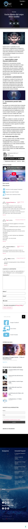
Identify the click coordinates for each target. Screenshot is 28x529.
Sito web (5, 300)
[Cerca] (23, 316)
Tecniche (14, 12)
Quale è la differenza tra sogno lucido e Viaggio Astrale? (20, 482)
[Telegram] (8, 503)
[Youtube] (6, 503)
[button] (21, 4)
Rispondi (4, 214)
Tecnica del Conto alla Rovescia (16, 375)
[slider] (22, 158)
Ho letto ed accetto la (14, 305)
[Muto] (19, 158)
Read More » (11, 370)
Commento (6, 274)
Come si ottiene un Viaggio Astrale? (19, 477)
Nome (5, 291)
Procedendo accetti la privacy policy (12, 419)
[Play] (5, 158)
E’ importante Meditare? (20, 453)
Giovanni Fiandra (10, 202)
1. (13, 161)
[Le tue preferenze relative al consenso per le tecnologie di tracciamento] (25, 526)
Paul (7, 220)
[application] (14, 158)
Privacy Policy (19, 305)
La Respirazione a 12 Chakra (15, 399)
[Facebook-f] (3, 503)
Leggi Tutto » (5, 362)
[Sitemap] (3, 508)
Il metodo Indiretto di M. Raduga (16, 369)
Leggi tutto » (17, 454)
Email (4, 296)
